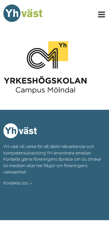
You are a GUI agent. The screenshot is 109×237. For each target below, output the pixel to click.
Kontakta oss (15, 183)
